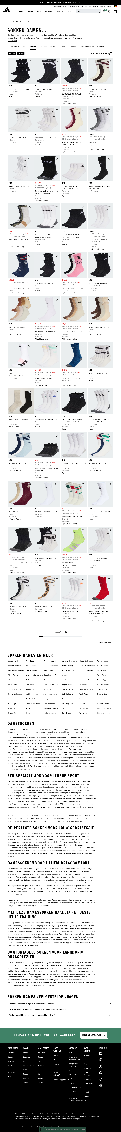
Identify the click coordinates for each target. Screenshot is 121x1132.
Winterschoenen (86, 713)
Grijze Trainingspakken (32, 713)
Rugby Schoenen (86, 661)
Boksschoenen (14, 699)
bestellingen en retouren (75, 6)
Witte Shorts (102, 670)
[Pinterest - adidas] (106, 1073)
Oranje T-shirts (67, 670)
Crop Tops (30, 661)
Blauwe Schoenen (15, 694)
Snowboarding (85, 680)
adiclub (102, 6)
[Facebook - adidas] (106, 1054)
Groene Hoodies (49, 661)
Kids (39, 11)
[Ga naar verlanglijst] (109, 11)
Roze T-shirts (67, 713)
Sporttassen (66, 680)
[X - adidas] (106, 1066)
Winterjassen (102, 661)
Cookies (54, 1127)
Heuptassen (48, 670)
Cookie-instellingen (29, 1127)
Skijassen (47, 689)
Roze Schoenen (67, 708)
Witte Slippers (103, 680)
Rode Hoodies (67, 689)
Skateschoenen (85, 675)
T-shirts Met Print (33, 704)
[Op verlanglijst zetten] (30, 62)
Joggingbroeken (50, 694)
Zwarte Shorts (103, 694)
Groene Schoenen (50, 666)
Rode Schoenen (67, 694)
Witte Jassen (102, 666)
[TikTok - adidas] (106, 1079)
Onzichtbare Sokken (48, 680)
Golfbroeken (31, 680)
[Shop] (6, 10)
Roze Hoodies (67, 699)
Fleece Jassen (31, 670)
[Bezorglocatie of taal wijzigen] (115, 7)
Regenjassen (66, 685)
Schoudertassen (86, 670)
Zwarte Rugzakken (105, 699)
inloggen (109, 6)
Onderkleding (67, 666)
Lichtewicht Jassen (69, 661)
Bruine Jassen (13, 713)
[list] (60, 47)
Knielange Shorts (50, 708)
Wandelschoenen (86, 699)
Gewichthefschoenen (34, 675)
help (64, 6)
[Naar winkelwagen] (115, 11)
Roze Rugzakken (68, 704)
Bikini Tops (12, 685)
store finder (57, 6)
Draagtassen (31, 666)
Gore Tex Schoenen (87, 666)
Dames (30, 11)
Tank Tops (83, 694)
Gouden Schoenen (33, 699)
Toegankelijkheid (93, 1127)
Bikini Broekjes (14, 675)
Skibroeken (12, 708)
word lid (95, 6)
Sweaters (83, 685)
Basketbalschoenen (16, 670)
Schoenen (48, 11)
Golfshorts (30, 689)
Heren (20, 11)
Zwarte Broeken (104, 689)
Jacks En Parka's (50, 685)
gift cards (88, 6)
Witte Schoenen (103, 675)
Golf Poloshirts (32, 694)
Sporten (59, 11)
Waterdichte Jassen (84, 704)
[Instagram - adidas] (106, 1060)
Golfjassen (30, 685)
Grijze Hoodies (31, 708)
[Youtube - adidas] (106, 1086)
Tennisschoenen (86, 689)
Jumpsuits (47, 699)
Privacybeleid (63, 1127)
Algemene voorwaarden (77, 1127)
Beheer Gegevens (43, 1127)
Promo (69, 11)
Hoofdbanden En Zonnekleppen (50, 675)
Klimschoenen (49, 704)
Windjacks (83, 708)
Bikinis (10, 680)
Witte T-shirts (103, 685)
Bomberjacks (13, 704)
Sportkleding (66, 675)
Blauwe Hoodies (14, 689)
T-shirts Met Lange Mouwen (51, 713)
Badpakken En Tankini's (14, 661)
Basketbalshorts (14, 666)
